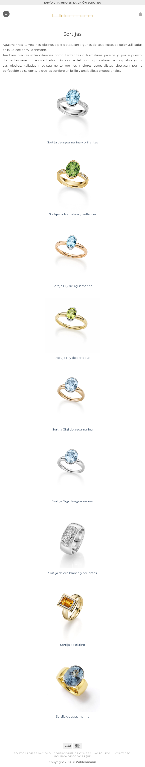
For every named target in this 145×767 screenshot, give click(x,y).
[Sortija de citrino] (72, 612)
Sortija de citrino (72, 645)
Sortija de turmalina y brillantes (72, 214)
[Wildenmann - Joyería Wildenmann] (72, 14)
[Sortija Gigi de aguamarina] (72, 397)
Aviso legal (103, 753)
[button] (6, 14)
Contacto (122, 753)
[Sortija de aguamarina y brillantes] (72, 110)
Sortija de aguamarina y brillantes (72, 142)
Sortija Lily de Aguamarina (72, 286)
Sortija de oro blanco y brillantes (72, 573)
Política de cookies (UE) (73, 756)
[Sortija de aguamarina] (72, 684)
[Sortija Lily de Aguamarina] (72, 253)
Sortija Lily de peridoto (73, 357)
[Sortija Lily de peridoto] (72, 325)
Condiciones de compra (72, 753)
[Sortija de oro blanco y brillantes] (72, 540)
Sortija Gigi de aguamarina (72, 429)
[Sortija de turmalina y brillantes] (72, 182)
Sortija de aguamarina (72, 716)
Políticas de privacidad (32, 753)
